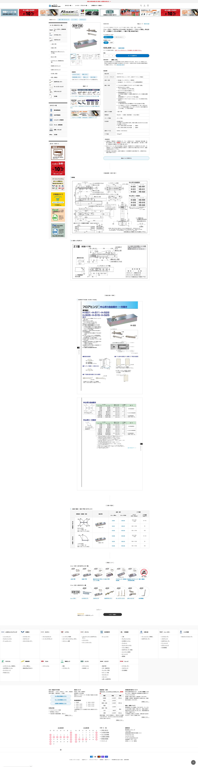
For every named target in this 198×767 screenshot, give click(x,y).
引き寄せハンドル (126, 641)
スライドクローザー (27, 641)
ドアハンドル (46, 666)
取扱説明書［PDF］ (76, 77)
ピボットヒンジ (165, 645)
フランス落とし (125, 647)
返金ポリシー (85, 759)
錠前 (64, 666)
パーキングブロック (47, 639)
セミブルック (105, 674)
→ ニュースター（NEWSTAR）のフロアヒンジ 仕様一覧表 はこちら (85, 106)
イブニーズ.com (76, 759)
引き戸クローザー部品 (127, 649)
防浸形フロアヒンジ (55, 66)
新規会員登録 (104, 738)
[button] (68, 5)
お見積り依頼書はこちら (61, 703)
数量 (104, 53)
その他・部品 (54, 73)
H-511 (113, 526)
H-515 (113, 541)
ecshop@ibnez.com (133, 737)
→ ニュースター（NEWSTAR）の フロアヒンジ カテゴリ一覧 (84, 96)
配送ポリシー (107, 759)
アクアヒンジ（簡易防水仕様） (57, 61)
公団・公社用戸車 (106, 679)
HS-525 (123, 545)
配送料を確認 (121, 48)
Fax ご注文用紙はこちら (61, 700)
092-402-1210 (120, 64)
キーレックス (105, 636)
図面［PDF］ (85, 74)
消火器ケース (85, 668)
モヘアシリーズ (7, 670)
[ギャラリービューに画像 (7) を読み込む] (79, 63)
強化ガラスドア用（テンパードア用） (58, 52)
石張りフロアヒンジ (55, 69)
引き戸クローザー (146, 639)
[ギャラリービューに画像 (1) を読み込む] (73, 56)
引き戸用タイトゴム (8, 668)
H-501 (113, 520)
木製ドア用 (53, 48)
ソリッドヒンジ (7, 636)
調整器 (123, 656)
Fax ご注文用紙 (105, 734)
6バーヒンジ (125, 654)
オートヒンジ (164, 643)
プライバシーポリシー (93, 759)
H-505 (113, 535)
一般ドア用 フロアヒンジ (63, 19)
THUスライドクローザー (187, 636)
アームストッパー (7, 641)
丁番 (123, 636)
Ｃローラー (104, 677)
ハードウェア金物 (67, 636)
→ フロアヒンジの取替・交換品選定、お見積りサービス (83, 117)
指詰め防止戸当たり (27, 668)
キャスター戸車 (105, 670)
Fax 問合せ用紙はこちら (61, 696)
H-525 (113, 545)
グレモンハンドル (7, 639)
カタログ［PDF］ (76, 74)
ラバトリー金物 (66, 641)
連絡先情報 (126, 759)
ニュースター (74, 19)
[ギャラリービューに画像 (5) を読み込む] (97, 56)
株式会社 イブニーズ (130, 729)
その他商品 (164, 647)
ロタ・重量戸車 (105, 668)
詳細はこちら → (69, 715)
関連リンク (85, 77)
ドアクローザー (26, 636)
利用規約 (101, 759)
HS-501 (123, 520)
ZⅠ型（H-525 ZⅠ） (119, 37)
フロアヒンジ (83, 19)
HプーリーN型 (105, 672)
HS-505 (123, 535)
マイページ (104, 741)
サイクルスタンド (47, 636)
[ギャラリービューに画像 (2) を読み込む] (79, 56)
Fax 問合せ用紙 (105, 732)
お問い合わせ (104, 730)
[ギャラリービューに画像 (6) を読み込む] (73, 63)
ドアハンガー (85, 640)
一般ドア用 (53, 44)
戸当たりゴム (6, 672)
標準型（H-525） (108, 37)
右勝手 (106, 42)
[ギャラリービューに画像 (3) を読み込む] (85, 56)
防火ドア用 (53, 57)
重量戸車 (104, 666)
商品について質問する (126, 158)
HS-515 (123, 541)
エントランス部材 (126, 652)
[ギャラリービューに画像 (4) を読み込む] (91, 56)
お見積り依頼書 (105, 736)
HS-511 (123, 526)
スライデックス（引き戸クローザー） (89, 637)
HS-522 (123, 530)
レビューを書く (112, 614)
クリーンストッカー (87, 642)
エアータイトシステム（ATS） (70, 639)
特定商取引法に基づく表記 (117, 759)
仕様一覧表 (92, 77)
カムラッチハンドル (126, 645)
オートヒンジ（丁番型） (147, 636)
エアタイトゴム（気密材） (9, 666)
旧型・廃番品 (54, 77)
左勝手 (111, 42)
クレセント (124, 643)
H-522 (113, 530)
